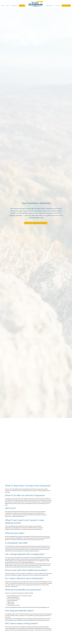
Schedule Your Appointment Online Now (35, 223)
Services (22, 5)
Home (2, 5)
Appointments (66, 5)
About (7, 5)
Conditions (14, 5)
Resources (49, 5)
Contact (57, 5)
